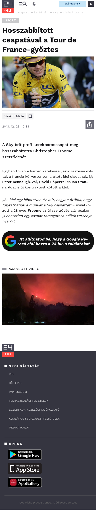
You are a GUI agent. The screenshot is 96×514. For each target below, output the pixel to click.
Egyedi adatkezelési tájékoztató (34, 409)
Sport (10, 20)
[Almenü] (23, 4)
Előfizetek (72, 3)
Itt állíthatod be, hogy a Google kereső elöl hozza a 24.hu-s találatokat (53, 241)
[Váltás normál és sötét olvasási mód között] (34, 4)
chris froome (73, 12)
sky (55, 12)
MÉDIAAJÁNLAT (19, 427)
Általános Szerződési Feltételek (34, 418)
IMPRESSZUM (18, 391)
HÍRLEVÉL (15, 382)
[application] (48, 299)
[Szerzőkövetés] (30, 116)
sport (25, 12)
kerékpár (41, 12)
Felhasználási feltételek (28, 400)
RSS (11, 374)
